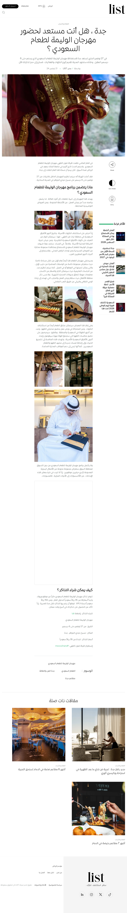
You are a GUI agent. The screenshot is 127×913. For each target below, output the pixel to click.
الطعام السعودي (68, 671)
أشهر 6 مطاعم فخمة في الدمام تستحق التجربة (41, 769)
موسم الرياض (57, 866)
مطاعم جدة (70, 678)
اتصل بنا (42, 873)
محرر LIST (67, 69)
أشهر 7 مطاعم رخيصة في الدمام (108, 843)
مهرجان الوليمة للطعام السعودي (61, 663)
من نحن (59, 873)
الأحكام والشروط (40, 885)
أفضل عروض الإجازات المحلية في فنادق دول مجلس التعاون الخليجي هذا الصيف (106, 269)
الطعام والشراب (63, 24)
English (25, 6)
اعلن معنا (50, 873)
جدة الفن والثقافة (47, 671)
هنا (73, 613)
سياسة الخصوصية (55, 885)
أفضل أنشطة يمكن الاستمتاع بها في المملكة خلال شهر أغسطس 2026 (107, 236)
